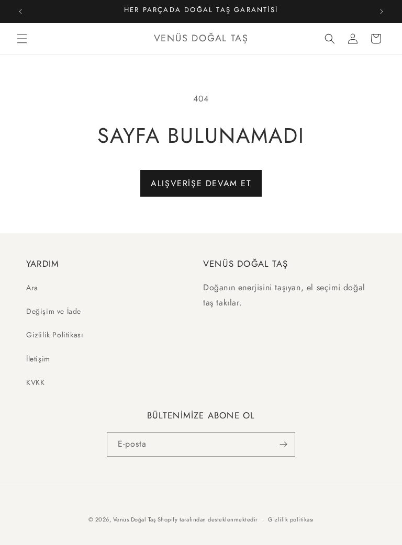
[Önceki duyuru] (20, 11)
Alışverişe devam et (201, 183)
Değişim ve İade (53, 311)
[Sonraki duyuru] (381, 11)
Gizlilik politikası (291, 519)
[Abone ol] (283, 444)
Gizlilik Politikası (54, 335)
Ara (32, 287)
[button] (22, 38)
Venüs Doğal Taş (134, 519)
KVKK (35, 382)
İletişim (38, 359)
